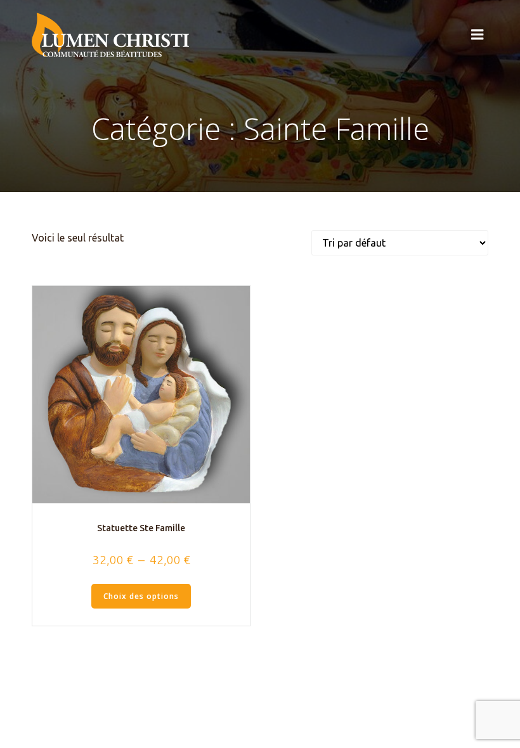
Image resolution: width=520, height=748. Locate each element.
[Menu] (477, 35)
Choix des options (141, 596)
